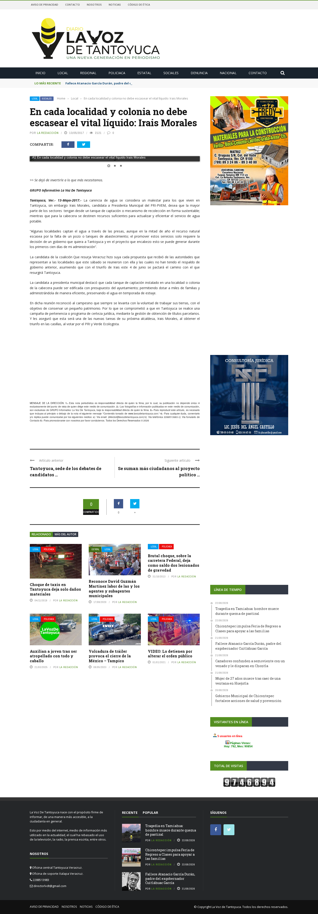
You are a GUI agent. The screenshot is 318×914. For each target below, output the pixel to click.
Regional (88, 73)
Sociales (171, 73)
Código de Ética (139, 4)
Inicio (40, 73)
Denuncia (199, 73)
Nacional (228, 73)
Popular (150, 812)
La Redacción (48, 133)
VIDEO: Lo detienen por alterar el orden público (170, 654)
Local (63, 73)
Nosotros (94, 4)
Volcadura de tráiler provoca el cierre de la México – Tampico (110, 656)
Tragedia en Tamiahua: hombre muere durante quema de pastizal (170, 830)
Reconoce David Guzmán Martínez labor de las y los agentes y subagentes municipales (114, 588)
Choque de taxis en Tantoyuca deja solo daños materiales (55, 589)
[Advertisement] (115, 364)
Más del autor (65, 534)
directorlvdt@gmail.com (50, 886)
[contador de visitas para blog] (249, 782)
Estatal (144, 73)
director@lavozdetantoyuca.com (126, 417)
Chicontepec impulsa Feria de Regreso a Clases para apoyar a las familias (170, 854)
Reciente (130, 812)
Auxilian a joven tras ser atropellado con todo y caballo (53, 656)
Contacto (72, 4)
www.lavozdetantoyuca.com (143, 413)
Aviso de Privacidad (44, 4)
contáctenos (97, 420)
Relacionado (41, 534)
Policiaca (116, 73)
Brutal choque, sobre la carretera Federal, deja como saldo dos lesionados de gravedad (173, 563)
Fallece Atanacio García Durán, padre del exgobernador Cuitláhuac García (123, 83)
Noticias (115, 4)
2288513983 (171, 417)
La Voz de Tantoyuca (226, 907)
